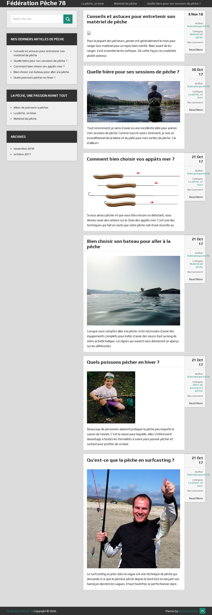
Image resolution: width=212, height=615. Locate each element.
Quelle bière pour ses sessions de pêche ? (174, 3)
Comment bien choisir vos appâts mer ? (131, 159)
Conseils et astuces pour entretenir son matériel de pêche (131, 18)
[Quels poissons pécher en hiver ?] (111, 397)
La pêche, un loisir (92, 3)
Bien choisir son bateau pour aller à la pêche (129, 243)
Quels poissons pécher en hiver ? (123, 362)
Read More (196, 49)
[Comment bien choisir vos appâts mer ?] (133, 189)
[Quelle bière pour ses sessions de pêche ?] (133, 101)
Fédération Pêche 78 (20, 611)
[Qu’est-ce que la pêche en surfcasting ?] (133, 518)
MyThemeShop (188, 611)
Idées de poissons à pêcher (196, 387)
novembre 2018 (24, 148)
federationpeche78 (195, 26)
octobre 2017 (22, 154)
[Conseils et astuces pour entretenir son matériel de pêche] (89, 33)
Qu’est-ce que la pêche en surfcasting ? (130, 460)
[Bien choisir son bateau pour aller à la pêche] (133, 290)
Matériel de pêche (125, 3)
